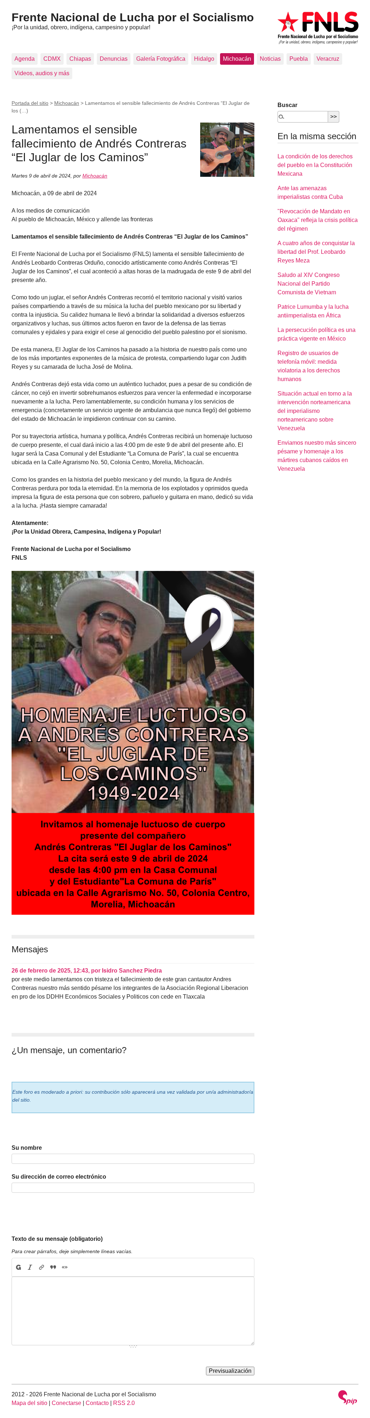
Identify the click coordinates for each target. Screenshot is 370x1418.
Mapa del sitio (29, 1403)
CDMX (52, 59)
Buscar (287, 105)
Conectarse (66, 1403)
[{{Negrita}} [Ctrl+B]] (18, 1267)
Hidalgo (204, 59)
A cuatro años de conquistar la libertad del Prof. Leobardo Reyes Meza (316, 252)
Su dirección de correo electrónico (59, 1177)
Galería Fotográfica (160, 59)
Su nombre (27, 1148)
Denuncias (114, 59)
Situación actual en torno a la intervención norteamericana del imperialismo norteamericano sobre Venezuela (315, 410)
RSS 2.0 (124, 1403)
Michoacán (237, 59)
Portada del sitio (30, 103)
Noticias (270, 59)
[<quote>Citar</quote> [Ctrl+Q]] (53, 1267)
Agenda (24, 59)
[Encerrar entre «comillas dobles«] (64, 1267)
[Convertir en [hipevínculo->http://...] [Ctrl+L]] (41, 1267)
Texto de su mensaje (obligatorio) (57, 1239)
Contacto (97, 1403)
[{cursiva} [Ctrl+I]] (30, 1267)
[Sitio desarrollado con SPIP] (347, 1398)
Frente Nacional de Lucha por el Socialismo (133, 17)
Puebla (298, 59)
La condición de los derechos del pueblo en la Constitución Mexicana (315, 165)
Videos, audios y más (41, 73)
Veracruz (328, 59)
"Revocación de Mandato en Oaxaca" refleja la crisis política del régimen (318, 220)
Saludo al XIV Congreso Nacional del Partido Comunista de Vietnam (309, 283)
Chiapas (80, 59)
